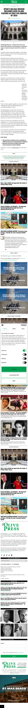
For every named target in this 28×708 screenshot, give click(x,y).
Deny (14, 380)
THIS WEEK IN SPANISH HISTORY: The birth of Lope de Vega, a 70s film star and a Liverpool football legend (14, 232)
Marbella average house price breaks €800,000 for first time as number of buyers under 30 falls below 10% (14, 594)
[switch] (25, 355)
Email (2, 643)
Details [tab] (14, 328)
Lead (20, 5)
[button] (26, 560)
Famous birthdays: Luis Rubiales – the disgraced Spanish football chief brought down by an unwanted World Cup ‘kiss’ (13, 208)
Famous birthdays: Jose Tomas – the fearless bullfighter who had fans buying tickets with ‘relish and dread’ (14, 413)
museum (23, 156)
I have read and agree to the (13, 652)
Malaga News (15, 147)
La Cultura (15, 5)
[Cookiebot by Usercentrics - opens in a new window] (21, 325)
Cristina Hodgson (15, 18)
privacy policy (20, 652)
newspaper (13, 158)
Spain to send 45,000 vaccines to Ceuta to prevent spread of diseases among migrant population (13, 599)
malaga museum (17, 156)
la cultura (5, 156)
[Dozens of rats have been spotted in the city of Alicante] (14, 280)
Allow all (14, 369)
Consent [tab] (5, 328)
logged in (9, 256)
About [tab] (23, 328)
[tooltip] (6, 250)
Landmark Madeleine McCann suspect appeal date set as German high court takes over (12, 584)
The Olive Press (20, 158)
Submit (14, 656)
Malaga (24, 5)
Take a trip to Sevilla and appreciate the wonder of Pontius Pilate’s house (14, 183)
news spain (7, 158)
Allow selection (14, 375)
